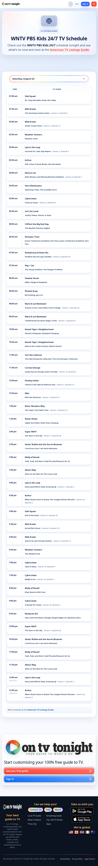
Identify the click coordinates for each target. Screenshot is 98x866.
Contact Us (35, 809)
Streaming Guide (54, 815)
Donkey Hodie (32, 380)
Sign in (85, 4)
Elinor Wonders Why (35, 406)
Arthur (28, 160)
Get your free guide (17, 771)
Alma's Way (30, 470)
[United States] (71, 832)
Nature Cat (30, 172)
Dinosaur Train (32, 236)
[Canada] (76, 832)
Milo (27, 393)
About (58, 809)
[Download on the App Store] (82, 819)
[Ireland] (87, 832)
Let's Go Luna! (31, 211)
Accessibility (65, 859)
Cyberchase (30, 198)
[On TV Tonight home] (49, 747)
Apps (48, 824)
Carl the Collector (33, 355)
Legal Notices (89, 859)
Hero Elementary (33, 185)
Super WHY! (30, 431)
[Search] (70, 4)
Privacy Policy (77, 859)
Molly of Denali (32, 457)
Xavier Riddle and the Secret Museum (43, 444)
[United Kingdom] (82, 832)
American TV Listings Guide (69, 50)
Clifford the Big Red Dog (37, 224)
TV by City (32, 824)
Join (77, 4)
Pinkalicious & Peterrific (37, 252)
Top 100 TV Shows (54, 819)
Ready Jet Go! (31, 613)
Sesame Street (32, 278)
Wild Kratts (30, 109)
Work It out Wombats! (35, 303)
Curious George (32, 367)
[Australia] (93, 832)
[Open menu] (94, 4)
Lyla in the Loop (32, 147)
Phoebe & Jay (31, 291)
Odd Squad (30, 96)
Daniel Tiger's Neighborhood (39, 329)
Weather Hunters (33, 134)
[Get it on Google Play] (82, 811)
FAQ (48, 809)
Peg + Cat (29, 265)
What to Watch (34, 819)
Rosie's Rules (31, 418)
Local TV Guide (34, 815)
